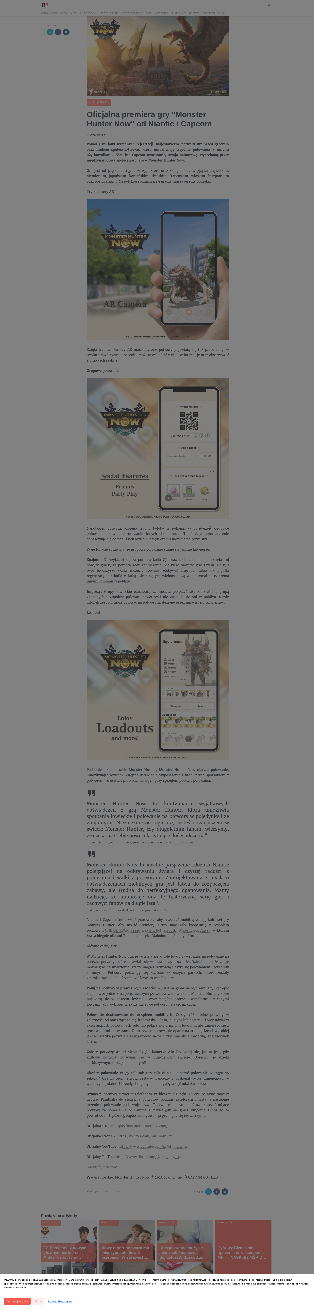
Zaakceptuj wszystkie (17, 1301)
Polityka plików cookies (60, 1301)
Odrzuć (38, 1301)
